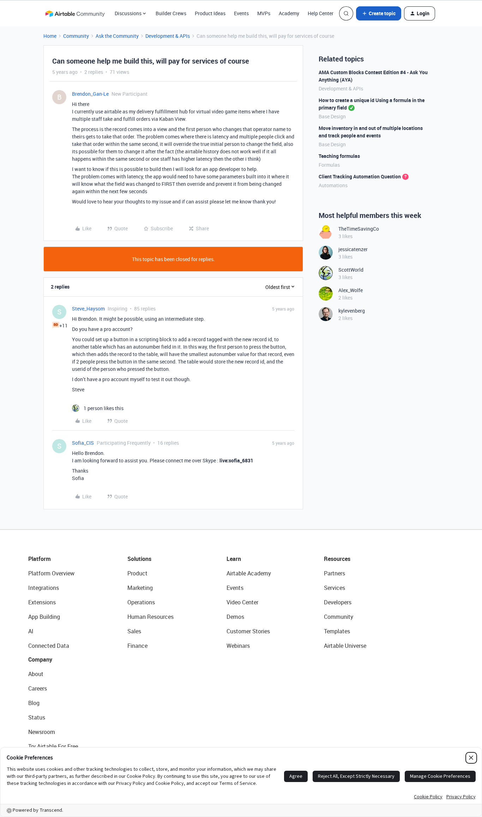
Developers (337, 602)
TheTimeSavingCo (358, 228)
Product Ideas (210, 13)
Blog (34, 703)
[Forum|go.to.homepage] (74, 13)
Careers (37, 688)
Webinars (238, 646)
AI (31, 631)
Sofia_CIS (83, 442)
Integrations (43, 588)
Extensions (42, 602)
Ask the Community (117, 35)
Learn (234, 559)
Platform (39, 559)
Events (241, 13)
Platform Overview (51, 573)
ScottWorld (350, 269)
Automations (333, 185)
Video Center (242, 602)
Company (40, 659)
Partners (334, 573)
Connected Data (48, 646)
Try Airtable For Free (53, 746)
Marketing (140, 588)
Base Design (332, 116)
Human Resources (150, 617)
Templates (337, 631)
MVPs (263, 13)
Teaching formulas (339, 156)
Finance (137, 646)
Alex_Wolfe (350, 290)
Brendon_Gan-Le (90, 93)
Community (76, 35)
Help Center (320, 13)
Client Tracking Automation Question (360, 176)
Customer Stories (248, 631)
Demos (235, 617)
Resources (337, 559)
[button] (378, 13)
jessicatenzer (353, 249)
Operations (141, 602)
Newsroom (41, 732)
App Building (44, 617)
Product (137, 573)
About (35, 674)
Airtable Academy (249, 573)
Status (36, 717)
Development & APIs (167, 35)
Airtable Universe (345, 646)
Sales (134, 631)
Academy (289, 13)
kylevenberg (351, 310)
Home (49, 35)
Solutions (139, 559)
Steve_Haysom (88, 308)
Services (334, 588)
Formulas (329, 164)
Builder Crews (171, 13)
